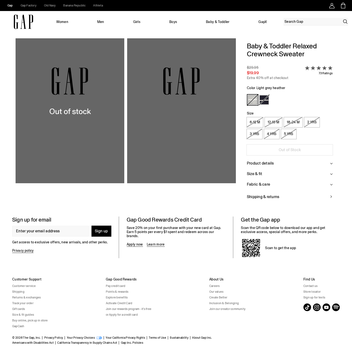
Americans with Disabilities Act (33, 342)
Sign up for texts (314, 297)
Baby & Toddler (217, 22)
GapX (262, 22)
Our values (216, 291)
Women (62, 22)
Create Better (218, 297)
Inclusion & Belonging (224, 303)
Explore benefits (117, 297)
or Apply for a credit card (122, 314)
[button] (126, 123)
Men (100, 22)
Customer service (24, 286)
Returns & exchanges (26, 297)
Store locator (312, 291)
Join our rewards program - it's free (129, 309)
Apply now (135, 244)
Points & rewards (117, 291)
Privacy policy (23, 250)
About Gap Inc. (202, 337)
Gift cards (18, 309)
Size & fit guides (23, 314)
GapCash (18, 326)
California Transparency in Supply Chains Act (87, 342)
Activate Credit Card (119, 303)
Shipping (18, 291)
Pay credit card (115, 286)
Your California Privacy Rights (125, 337)
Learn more (156, 244)
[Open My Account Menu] (331, 5)
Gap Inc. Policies (132, 342)
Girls (137, 22)
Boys (173, 22)
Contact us (310, 286)
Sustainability (179, 337)
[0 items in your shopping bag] (343, 5)
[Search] (345, 21)
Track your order (23, 303)
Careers (214, 286)
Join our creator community (227, 309)
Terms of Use (157, 337)
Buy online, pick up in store (30, 320)
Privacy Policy (53, 337)
